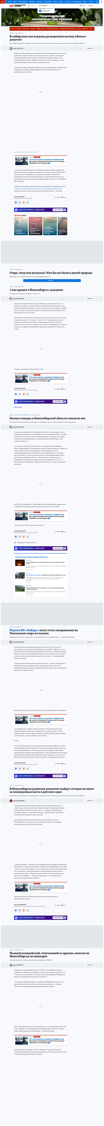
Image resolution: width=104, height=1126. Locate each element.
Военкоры (32, 28)
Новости (19, 28)
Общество (40, 1)
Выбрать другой (46, 10)
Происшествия (28, 560)
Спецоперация (22, 1)
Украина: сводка (40, 28)
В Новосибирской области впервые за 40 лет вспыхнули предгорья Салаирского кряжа (45, 588)
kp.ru (64, 197)
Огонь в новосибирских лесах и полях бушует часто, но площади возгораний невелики (46, 592)
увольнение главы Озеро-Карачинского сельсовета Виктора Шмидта (36, 189)
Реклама (90, 5)
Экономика (47, 1)
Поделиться (90, 48)
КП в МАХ (79, 28)
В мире (55, 1)
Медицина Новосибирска (52, 28)
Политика (32, 1)
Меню (2, 2)
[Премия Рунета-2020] (31, 5)
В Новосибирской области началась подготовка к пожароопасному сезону (45, 563)
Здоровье (67, 1)
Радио (83, 5)
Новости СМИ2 (18, 407)
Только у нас (25, 28)
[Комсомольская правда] (18, 5)
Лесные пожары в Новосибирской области (26, 542)
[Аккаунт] (101, 2)
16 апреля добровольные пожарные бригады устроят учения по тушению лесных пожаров (46, 566)
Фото (9, 1)
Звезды (61, 1)
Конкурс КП (85, 28)
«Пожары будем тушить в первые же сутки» (46, 575)
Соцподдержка (76, 1)
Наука (84, 1)
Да (40, 10)
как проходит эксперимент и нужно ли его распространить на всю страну (47, 161)
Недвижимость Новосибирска (67, 28)
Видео (15, 1)
